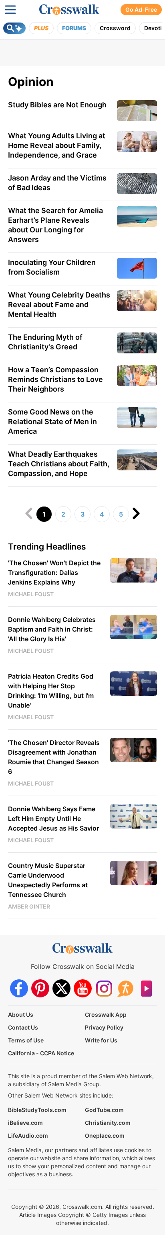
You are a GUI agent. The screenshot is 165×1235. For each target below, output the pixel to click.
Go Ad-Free (141, 9)
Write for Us (101, 1040)
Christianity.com (108, 1122)
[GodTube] (146, 988)
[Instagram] (104, 988)
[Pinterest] (40, 988)
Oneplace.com (105, 1135)
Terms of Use (26, 1040)
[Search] (14, 28)
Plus (41, 28)
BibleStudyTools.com (37, 1109)
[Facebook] (19, 988)
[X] (61, 988)
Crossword (115, 28)
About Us (20, 1014)
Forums (74, 28)
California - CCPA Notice (41, 1053)
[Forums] (125, 988)
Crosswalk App (106, 1014)
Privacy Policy (104, 1027)
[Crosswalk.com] (69, 9)
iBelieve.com (25, 1122)
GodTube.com (104, 1109)
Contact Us (23, 1027)
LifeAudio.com (28, 1135)
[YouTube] (83, 988)
